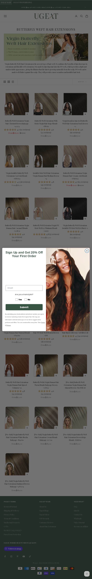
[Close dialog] (87, 251)
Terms (43, 322)
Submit (24, 307)
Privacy (8, 325)
